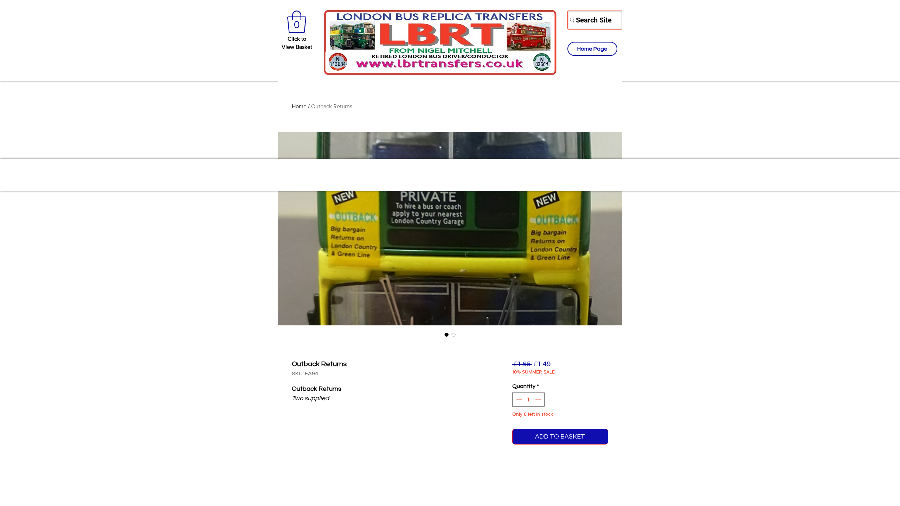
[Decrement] (518, 399)
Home (299, 106)
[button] (296, 22)
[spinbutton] (528, 399)
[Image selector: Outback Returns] (446, 334)
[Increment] (539, 399)
